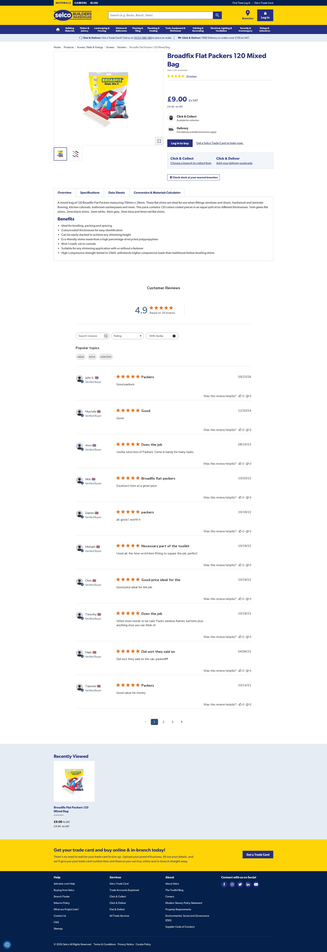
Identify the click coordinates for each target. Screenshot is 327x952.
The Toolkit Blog (174, 890)
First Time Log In (242, 2)
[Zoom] (159, 141)
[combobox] (127, 336)
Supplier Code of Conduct (180, 926)
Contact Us (60, 915)
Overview (64, 192)
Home (57, 47)
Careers (81, 2)
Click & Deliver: (191, 37)
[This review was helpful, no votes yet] (240, 396)
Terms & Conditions (105, 944)
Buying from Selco (64, 890)
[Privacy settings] (7, 944)
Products (69, 47)
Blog (94, 2)
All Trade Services (119, 915)
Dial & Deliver (117, 909)
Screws (110, 47)
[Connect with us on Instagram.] (232, 884)
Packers (122, 47)
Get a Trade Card (263, 2)
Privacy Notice (126, 944)
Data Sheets (116, 192)
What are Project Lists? (66, 909)
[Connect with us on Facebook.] (224, 884)
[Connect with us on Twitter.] (240, 884)
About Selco (172, 883)
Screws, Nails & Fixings (90, 47)
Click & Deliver (118, 902)
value (80, 357)
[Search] (217, 15)
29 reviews (191, 76)
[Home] (58, 29)
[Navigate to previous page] (145, 722)
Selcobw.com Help (64, 883)
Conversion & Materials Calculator (157, 192)
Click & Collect (118, 896)
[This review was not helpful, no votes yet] (247, 396)
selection (105, 357)
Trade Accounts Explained (124, 890)
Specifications (90, 192)
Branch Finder (62, 896)
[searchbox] (89, 336)
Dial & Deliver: (92, 37)
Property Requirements (178, 909)
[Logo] (73, 15)
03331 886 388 (143, 37)
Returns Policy (62, 902)
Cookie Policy (143, 944)
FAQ (56, 922)
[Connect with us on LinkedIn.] (248, 884)
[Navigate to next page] (181, 722)
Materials (63, 2)
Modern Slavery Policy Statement (183, 902)
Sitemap (58, 928)
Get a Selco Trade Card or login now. (220, 143)
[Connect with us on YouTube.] (256, 884)
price (92, 357)
